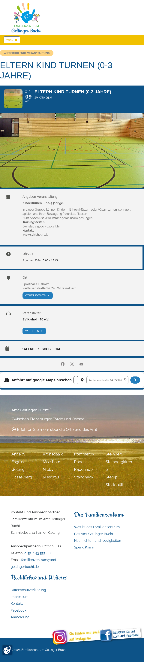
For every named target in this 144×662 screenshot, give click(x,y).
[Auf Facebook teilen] (62, 364)
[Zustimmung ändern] (7, 650)
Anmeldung (20, 617)
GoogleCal (51, 349)
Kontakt (17, 603)
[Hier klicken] (135, 380)
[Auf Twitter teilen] (72, 364)
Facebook (18, 610)
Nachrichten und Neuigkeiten (97, 540)
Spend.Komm (84, 547)
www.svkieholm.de (35, 234)
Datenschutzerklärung (28, 590)
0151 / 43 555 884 (38, 553)
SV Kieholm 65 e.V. (35, 319)
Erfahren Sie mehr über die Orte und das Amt (56, 429)
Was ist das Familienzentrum (97, 527)
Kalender (30, 349)
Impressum (19, 597)
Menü (13, 39)
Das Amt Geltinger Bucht (93, 534)
